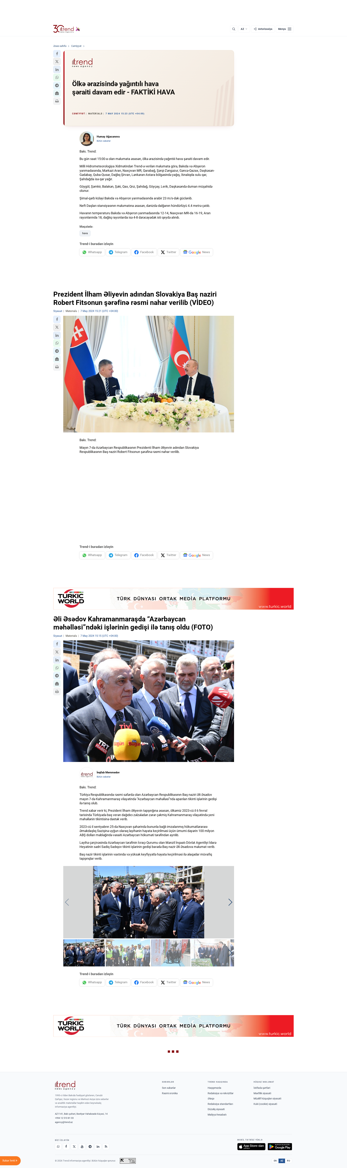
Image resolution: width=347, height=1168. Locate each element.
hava (85, 233)
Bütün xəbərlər (104, 141)
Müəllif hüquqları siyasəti (267, 1098)
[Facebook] (66, 1146)
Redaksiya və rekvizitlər (221, 1093)
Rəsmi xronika (170, 1093)
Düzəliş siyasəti (216, 1109)
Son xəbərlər (169, 1087)
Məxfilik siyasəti (262, 1093)
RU (288, 1160)
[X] (74, 1146)
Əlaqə (211, 1098)
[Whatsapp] (58, 1146)
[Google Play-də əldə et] (280, 1146)
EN (275, 1160)
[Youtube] (82, 1146)
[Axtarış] (233, 29)
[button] (56, 53)
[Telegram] (90, 1146)
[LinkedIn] (98, 1146)
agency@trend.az (64, 1122)
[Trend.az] (66, 29)
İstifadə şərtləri (262, 1087)
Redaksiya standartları (220, 1103)
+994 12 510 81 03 (64, 1118)
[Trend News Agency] (65, 1085)
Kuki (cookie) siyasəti (265, 1103)
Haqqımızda (214, 1087)
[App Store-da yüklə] (251, 1146)
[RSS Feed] (106, 1146)
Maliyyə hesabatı (217, 1114)
